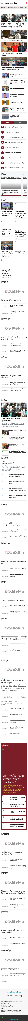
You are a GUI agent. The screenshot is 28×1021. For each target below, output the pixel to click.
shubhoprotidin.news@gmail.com (12, 1010)
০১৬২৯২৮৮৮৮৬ (9, 1006)
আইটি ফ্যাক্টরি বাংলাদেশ (14, 1019)
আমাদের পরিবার (9, 995)
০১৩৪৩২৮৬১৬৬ (7, 1005)
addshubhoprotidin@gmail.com (13, 1012)
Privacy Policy (18, 995)
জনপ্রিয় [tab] (20, 122)
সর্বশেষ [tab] (7, 122)
